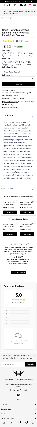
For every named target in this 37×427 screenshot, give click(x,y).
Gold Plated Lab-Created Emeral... (9, 203)
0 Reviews (24, 41)
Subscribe (30, 364)
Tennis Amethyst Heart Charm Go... (26, 225)
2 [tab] (14, 23)
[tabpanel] (18, 18)
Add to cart (18, 84)
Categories (4, 404)
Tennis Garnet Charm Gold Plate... (9, 225)
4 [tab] (20, 23)
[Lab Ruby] (32, 56)
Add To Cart (9, 212)
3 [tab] (17, 23)
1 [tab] (11, 23)
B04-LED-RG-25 (9, 90)
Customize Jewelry (18, 272)
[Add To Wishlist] (15, 201)
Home (4, 11)
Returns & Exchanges (11, 102)
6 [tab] (26, 23)
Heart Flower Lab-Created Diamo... (26, 203)
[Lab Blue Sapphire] (23, 56)
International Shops (7, 419)
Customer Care (6, 409)
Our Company (5, 414)
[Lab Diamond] (14, 56)
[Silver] (30, 64)
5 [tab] (23, 23)
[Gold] (21, 64)
